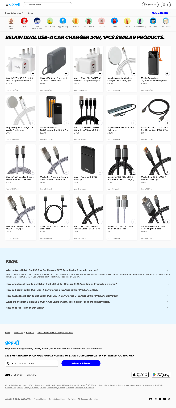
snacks (109, 274)
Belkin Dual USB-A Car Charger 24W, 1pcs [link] (55, 332)
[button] (166, 4)
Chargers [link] (30, 332)
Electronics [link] (18, 332)
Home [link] (7, 332)
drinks (117, 274)
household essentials (132, 274)
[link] (15, 5)
